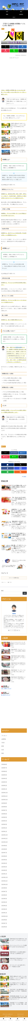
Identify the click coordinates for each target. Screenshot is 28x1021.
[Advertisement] (14, 73)
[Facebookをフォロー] (7, 468)
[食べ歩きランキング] (5, 692)
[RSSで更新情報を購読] (20, 471)
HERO (14, 613)
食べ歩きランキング (5, 695)
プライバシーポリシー (8, 1014)
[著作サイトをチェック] (7, 464)
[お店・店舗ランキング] (5, 686)
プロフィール (20, 1016)
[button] (22, 50)
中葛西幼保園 (18, 347)
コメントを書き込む (14, 577)
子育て (4, 446)
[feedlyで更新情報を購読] (7, 471)
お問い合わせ (8, 1016)
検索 (2, 590)
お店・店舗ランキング (6, 688)
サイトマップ (20, 1014)
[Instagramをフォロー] (20, 468)
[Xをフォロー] (20, 464)
